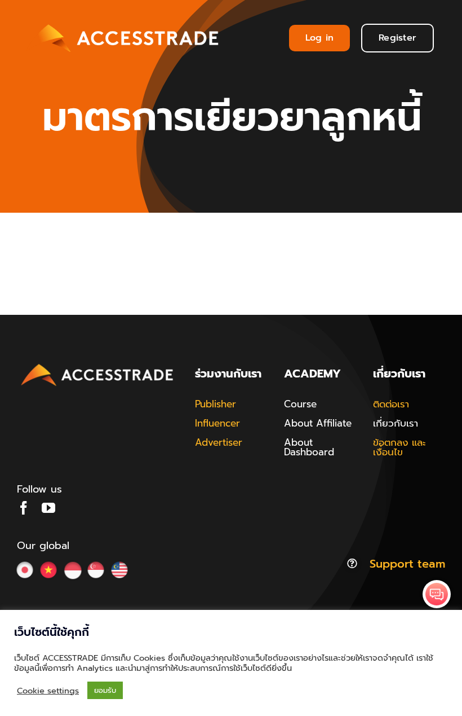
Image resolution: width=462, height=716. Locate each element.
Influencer (217, 423)
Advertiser (218, 442)
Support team (407, 563)
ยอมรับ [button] (105, 690)
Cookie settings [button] (48, 691)
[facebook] (23, 508)
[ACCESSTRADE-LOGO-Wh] (124, 22)
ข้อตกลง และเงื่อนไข (399, 447)
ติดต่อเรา (391, 404)
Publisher (215, 404)
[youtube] (48, 508)
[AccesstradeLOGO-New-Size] (97, 364)
